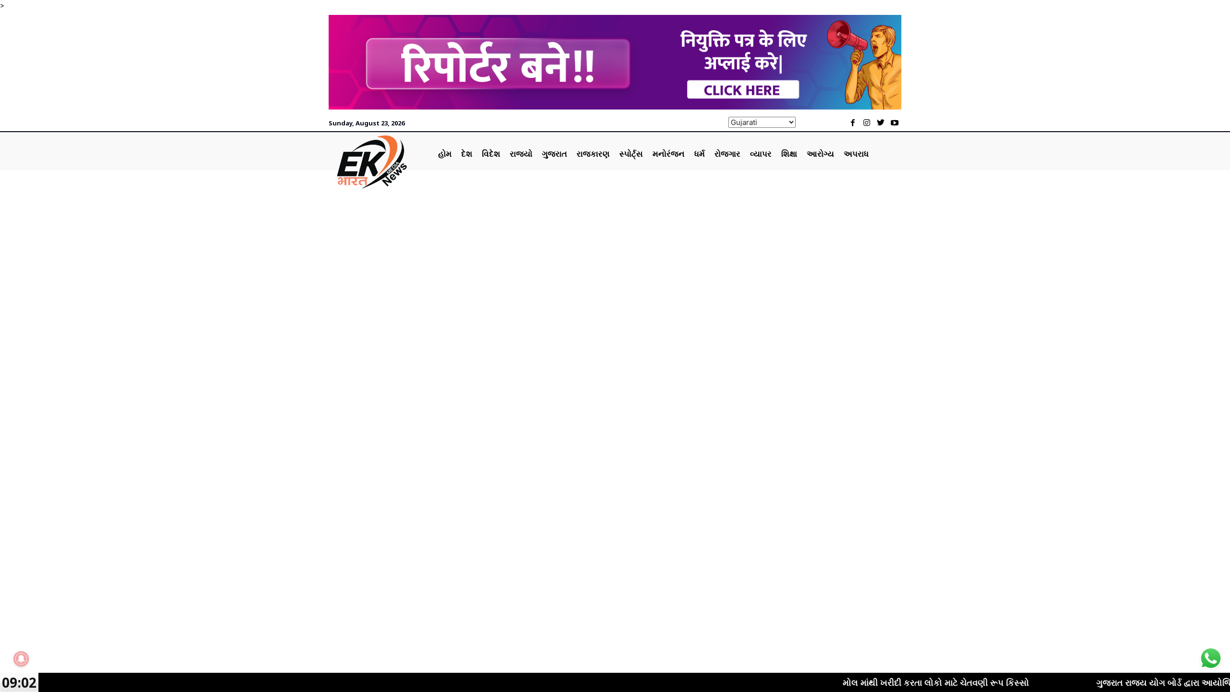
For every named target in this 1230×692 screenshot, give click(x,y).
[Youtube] (894, 123)
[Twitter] (880, 123)
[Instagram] (867, 123)
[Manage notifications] (21, 659)
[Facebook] (853, 123)
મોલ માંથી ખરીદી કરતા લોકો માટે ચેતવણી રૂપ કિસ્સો (909, 682)
